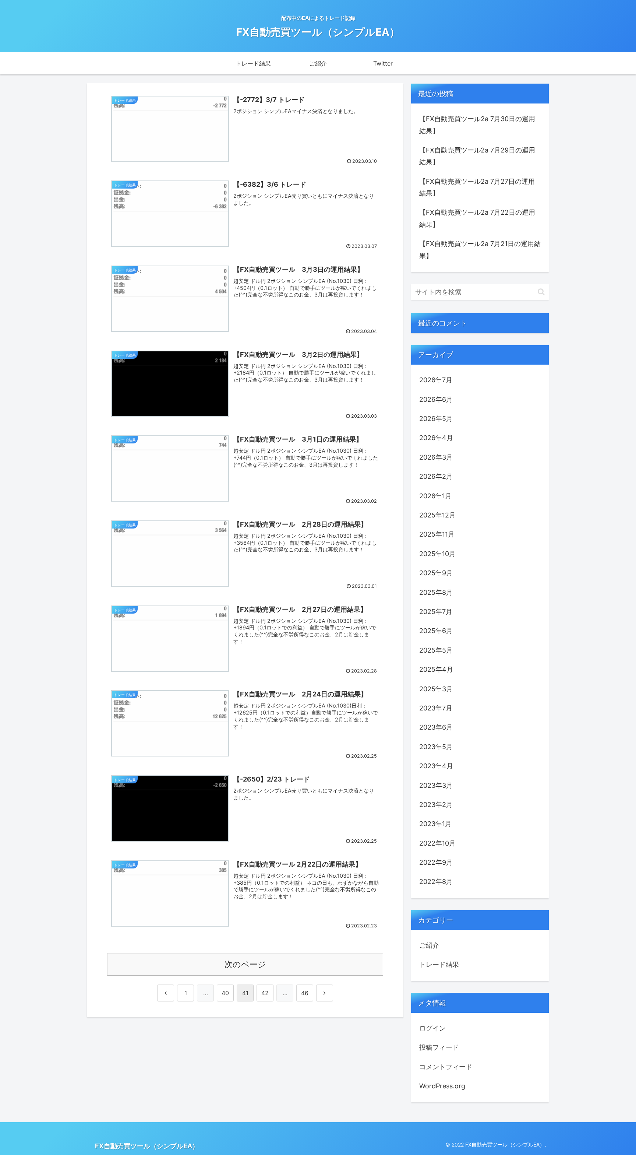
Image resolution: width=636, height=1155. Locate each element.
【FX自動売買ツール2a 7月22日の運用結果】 (477, 218)
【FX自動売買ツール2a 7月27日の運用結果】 (477, 187)
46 (304, 993)
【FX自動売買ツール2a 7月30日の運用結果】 (477, 124)
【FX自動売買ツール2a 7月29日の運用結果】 (477, 156)
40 (225, 993)
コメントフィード (445, 1067)
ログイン (432, 1028)
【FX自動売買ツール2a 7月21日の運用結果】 (480, 249)
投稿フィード (439, 1047)
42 (265, 993)
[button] (541, 292)
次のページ (245, 964)
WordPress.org (442, 1086)
